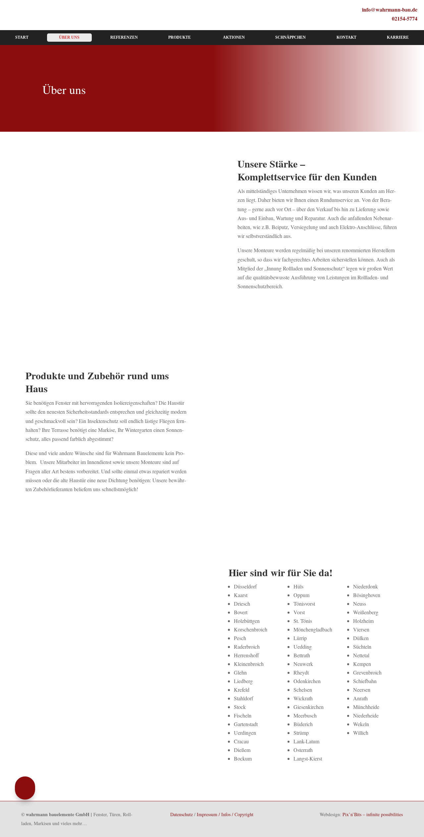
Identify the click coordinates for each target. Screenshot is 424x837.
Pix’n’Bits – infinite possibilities (373, 814)
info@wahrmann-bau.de (389, 9)
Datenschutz (181, 814)
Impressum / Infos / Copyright (225, 814)
